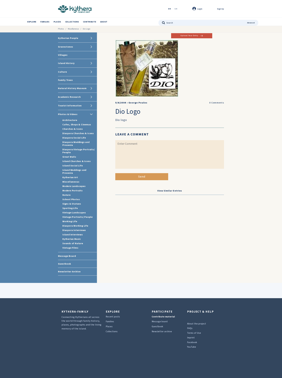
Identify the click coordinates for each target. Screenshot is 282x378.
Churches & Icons (72, 129)
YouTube (191, 347)
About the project (196, 323)
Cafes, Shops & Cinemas (76, 124)
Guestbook (157, 326)
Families (44, 21)
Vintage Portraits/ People (77, 217)
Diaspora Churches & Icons (78, 133)
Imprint (191, 337)
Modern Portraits (72, 190)
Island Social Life (72, 165)
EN (169, 9)
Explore (31, 21)
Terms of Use (194, 333)
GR (175, 9)
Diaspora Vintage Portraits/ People (78, 151)
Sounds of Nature (72, 243)
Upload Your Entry (189, 35)
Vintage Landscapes (74, 212)
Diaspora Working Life (75, 225)
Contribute (89, 21)
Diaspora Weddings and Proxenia (76, 144)
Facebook (192, 342)
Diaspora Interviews (74, 230)
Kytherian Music (71, 239)
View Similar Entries (169, 190)
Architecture (69, 120)
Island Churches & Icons (76, 161)
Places (57, 21)
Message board (160, 321)
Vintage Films (70, 247)
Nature (66, 195)
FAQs (190, 328)
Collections (72, 21)
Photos (61, 29)
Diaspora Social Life (74, 137)
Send (141, 177)
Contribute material (163, 316)
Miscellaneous (73, 29)
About (103, 21)
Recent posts (113, 316)
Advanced (251, 23)
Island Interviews (72, 234)
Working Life (69, 221)
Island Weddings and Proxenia (74, 171)
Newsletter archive (162, 331)
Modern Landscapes (74, 186)
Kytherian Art (70, 177)
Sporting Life (70, 208)
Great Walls (69, 156)
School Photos (71, 199)
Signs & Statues (71, 203)
